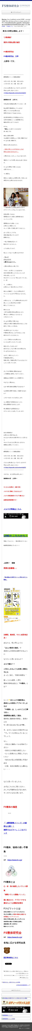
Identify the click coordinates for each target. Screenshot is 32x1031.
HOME (3, 26)
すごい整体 (12, 971)
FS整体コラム (10, 26)
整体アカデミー (19, 971)
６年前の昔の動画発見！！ (22, 985)
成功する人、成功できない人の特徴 (11, 982)
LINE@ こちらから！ (16, 535)
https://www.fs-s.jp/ (14, 860)
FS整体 (7, 971)
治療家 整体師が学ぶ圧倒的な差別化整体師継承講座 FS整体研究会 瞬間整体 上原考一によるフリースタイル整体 (16, 1026)
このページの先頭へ (25, 1028)
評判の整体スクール (23, 973)
